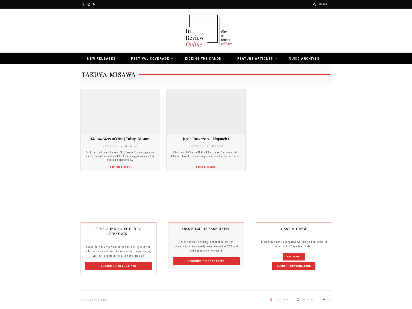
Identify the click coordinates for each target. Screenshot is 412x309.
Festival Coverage (150, 58)
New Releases (101, 58)
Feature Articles (255, 58)
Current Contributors (294, 266)
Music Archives (304, 58)
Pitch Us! (294, 256)
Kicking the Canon (203, 58)
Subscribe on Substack (118, 266)
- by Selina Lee (128, 145)
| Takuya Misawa (120, 138)
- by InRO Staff (214, 145)
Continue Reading (120, 166)
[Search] (314, 4)
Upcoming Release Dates (206, 261)
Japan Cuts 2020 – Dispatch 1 (206, 138)
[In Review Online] (206, 31)
